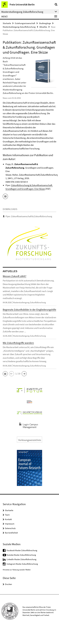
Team (7, 514)
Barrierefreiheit (11, 532)
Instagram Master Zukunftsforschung (22, 564)
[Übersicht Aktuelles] (5, 197)
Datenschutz (10, 528)
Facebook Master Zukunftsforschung (22, 550)
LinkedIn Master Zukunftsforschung (21, 559)
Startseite (7, 23)
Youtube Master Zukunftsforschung (21, 555)
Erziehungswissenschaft (25, 23)
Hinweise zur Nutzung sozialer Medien (17, 569)
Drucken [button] (8, 584)
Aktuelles (43, 27)
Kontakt (8, 519)
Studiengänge (45, 23)
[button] (5, 373)
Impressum (9, 523)
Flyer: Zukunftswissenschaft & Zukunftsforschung (28, 216)
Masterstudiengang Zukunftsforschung (19, 27)
